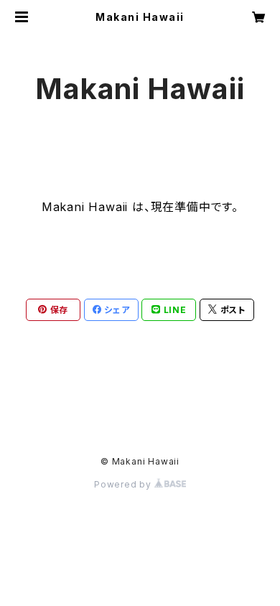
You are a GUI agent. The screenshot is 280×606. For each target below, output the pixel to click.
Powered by (124, 484)
